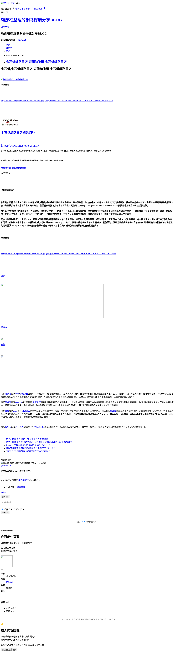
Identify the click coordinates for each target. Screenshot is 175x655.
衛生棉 (8, 427)
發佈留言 (5, 513)
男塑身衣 (37, 402)
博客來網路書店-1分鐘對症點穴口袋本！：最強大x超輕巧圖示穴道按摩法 (39, 442)
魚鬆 (3, 344)
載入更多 (5, 497)
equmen (18, 402)
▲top (3, 492)
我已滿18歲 (6, 650)
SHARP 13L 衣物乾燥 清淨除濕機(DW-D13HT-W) (28, 451)
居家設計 (22, 40)
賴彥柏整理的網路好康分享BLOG (31, 20)
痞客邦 (21, 480)
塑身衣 (4, 327)
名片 (8, 51)
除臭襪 (8, 394)
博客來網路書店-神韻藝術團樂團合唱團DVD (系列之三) (31, 448)
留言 (27, 480)
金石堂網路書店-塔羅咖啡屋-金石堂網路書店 (36, 62)
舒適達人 (19, 427)
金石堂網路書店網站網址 (18, 132)
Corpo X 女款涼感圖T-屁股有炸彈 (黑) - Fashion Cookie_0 (31, 445)
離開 (14, 650)
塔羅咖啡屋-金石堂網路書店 (13, 168)
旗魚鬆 (113, 411)
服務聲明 (112, 619)
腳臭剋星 (24, 394)
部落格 (9, 48)
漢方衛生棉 (39, 427)
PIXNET (68, 619)
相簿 (8, 45)
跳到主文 (5, 27)
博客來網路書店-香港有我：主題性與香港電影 (27, 439)
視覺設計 (21, 487)
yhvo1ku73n (6, 466)
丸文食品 (26, 411)
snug (3, 276)
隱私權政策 (102, 619)
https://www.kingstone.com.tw (20, 145)
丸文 (15, 411)
